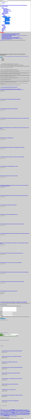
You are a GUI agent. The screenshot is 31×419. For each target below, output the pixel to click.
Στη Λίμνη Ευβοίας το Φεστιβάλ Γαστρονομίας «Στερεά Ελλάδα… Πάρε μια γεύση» (12, 281)
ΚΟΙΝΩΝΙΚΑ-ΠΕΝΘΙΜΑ (4, 13)
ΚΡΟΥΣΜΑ (1, 412)
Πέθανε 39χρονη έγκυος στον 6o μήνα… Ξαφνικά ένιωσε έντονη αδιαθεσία (11, 262)
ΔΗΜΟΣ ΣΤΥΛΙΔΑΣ (5, 12)
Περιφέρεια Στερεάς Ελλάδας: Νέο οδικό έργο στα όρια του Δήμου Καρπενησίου (11, 89)
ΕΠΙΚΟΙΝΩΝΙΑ (3, 2)
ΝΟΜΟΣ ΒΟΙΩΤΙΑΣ (7, 18)
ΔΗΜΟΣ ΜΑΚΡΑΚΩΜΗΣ (6, 9)
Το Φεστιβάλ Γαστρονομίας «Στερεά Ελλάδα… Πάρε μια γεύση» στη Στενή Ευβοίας (12, 156)
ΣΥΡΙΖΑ (26, 414)
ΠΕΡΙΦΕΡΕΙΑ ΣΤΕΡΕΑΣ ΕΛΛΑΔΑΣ (13, 87)
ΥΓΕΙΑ (2, 31)
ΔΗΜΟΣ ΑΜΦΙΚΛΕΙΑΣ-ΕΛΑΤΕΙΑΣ (7, 11)
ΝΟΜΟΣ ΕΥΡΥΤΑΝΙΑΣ (7, 19)
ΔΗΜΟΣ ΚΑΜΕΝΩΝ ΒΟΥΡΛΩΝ (4, 410)
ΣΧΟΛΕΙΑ (28, 414)
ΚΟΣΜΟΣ (4, 15)
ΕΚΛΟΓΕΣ (14, 411)
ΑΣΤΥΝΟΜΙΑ (12, 409)
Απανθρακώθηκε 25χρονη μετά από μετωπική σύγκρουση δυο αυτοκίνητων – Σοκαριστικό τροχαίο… (14, 118)
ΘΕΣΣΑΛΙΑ (4, 21)
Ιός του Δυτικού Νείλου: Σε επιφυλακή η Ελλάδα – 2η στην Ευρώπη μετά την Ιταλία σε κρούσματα (14, 35)
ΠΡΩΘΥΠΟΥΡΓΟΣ (13, 414)
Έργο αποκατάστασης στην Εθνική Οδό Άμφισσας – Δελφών (9, 166)
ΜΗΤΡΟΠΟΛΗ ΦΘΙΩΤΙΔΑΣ (25, 412)
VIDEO (2, 30)
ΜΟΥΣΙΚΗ (4, 27)
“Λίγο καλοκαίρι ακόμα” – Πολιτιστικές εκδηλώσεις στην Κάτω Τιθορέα (12, 378)
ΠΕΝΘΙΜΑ (21, 413)
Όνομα (1, 312)
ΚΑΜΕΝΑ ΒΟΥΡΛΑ (21, 411)
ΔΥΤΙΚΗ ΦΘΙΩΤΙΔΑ (6, 411)
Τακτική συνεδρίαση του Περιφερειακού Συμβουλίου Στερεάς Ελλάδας (10, 99)
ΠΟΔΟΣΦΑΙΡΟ (9, 414)
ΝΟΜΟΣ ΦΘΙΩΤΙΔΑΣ (7, 20)
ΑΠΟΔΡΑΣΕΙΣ (3, 28)
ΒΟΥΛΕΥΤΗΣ (20, 409)
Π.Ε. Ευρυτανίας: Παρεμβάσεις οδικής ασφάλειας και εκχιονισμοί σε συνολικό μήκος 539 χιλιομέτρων (14, 233)
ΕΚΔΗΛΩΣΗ (11, 411)
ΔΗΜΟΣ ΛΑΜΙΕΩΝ (12, 410)
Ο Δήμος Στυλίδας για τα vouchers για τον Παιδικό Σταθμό (10, 400)
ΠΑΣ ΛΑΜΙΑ (17, 413)
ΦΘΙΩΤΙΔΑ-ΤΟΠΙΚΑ (4, 8)
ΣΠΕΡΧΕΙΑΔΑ (18, 414)
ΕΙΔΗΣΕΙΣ (3, 14)
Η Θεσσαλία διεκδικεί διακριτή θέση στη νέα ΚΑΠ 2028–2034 (9, 108)
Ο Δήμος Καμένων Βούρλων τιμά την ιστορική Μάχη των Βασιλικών (10, 34)
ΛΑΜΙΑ (13, 412)
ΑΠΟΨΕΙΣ (3, 29)
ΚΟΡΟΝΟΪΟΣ (28, 411)
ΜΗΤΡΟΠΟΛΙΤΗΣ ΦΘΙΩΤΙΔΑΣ (4, 413)
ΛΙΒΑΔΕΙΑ (5, 87)
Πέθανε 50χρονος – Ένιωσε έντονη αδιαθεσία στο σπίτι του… (9, 214)
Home (1, 40)
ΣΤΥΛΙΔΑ (22, 414)
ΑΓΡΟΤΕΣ (3, 87)
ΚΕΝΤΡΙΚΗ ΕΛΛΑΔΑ (4, 16)
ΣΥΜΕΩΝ (24, 414)
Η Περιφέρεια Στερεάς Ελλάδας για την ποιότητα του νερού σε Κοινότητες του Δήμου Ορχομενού (14, 195)
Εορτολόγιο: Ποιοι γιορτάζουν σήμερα (7, 36)
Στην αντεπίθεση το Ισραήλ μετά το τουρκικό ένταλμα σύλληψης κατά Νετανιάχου (12, 38)
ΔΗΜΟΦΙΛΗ (9, 56)
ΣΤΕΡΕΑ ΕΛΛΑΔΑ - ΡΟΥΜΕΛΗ (24, 56)
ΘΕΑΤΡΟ (4, 26)
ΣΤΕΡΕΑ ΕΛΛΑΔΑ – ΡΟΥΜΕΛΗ (7, 17)
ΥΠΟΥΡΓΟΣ (2, 415)
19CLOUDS (8, 417)
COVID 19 (2, 409)
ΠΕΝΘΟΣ (24, 413)
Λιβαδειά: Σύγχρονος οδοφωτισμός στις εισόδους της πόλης (9, 175)
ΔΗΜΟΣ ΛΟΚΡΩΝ (5, 10)
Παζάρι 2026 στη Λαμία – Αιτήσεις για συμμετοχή (9, 389)
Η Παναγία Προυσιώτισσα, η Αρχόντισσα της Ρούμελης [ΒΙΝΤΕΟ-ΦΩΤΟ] (11, 37)
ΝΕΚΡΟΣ (8, 87)
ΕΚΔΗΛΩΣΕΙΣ (3, 24)
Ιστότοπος (1, 315)
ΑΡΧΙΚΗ (3, 7)
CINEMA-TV (3, 25)
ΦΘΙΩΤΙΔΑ (6, 415)
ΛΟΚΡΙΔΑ (16, 412)
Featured (3, 40)
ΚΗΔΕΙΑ (25, 411)
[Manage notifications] (1, 417)
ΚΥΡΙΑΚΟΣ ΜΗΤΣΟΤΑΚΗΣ (7, 412)
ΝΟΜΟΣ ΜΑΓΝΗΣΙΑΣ (7, 23)
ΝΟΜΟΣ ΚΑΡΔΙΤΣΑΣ (7, 22)
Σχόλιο (1, 311)
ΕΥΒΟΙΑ (15, 411)
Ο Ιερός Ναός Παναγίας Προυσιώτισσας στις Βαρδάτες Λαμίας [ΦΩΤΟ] (11, 33)
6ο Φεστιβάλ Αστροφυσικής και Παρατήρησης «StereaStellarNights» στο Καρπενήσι (12, 147)
